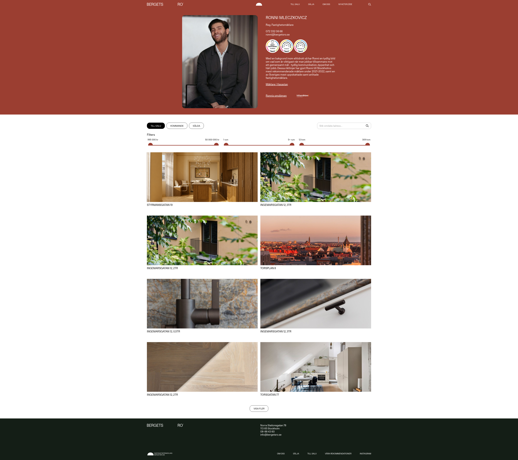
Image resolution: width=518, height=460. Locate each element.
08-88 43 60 (267, 431)
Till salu (295, 4)
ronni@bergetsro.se (278, 34)
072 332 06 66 (274, 31)
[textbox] (344, 126)
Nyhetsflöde (345, 4)
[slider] (150, 144)
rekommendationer (338, 453)
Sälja (311, 4)
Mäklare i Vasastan (277, 84)
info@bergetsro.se (271, 434)
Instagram (365, 453)
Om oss (326, 4)
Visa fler (259, 408)
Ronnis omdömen (276, 95)
